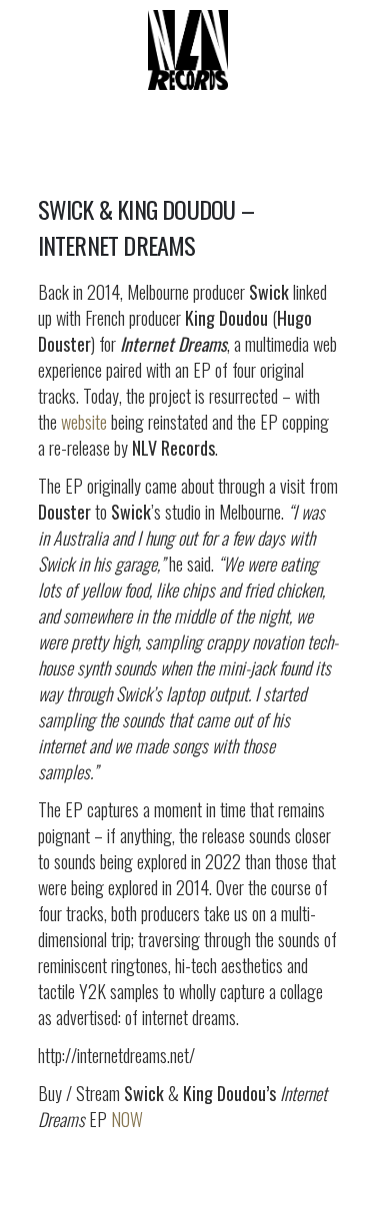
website (84, 422)
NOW (127, 1119)
